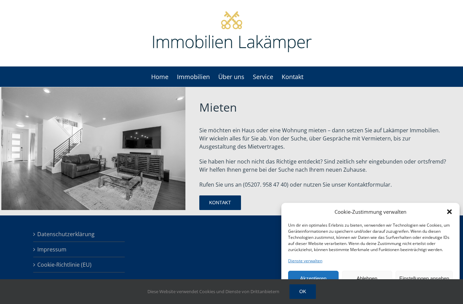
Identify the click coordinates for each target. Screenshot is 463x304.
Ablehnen (367, 278)
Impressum (51, 249)
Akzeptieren (313, 278)
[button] (449, 211)
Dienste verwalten (305, 261)
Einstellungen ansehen (424, 278)
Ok (302, 291)
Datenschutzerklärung (66, 234)
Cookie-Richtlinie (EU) (64, 264)
